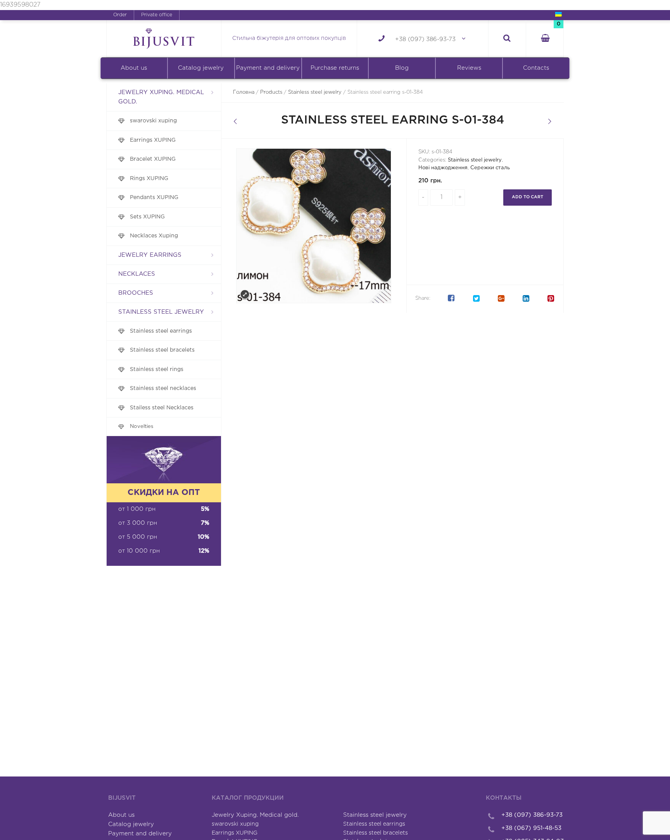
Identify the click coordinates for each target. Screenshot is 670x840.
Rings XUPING (149, 178)
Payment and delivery (268, 67)
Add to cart (527, 197)
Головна (243, 92)
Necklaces (136, 274)
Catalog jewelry (201, 67)
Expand (245, 294)
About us (134, 67)
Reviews (469, 67)
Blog (402, 67)
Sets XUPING (147, 217)
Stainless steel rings (156, 369)
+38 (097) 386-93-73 (425, 39)
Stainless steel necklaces (163, 388)
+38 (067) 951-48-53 (531, 828)
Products (271, 92)
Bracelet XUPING (153, 159)
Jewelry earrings (149, 255)
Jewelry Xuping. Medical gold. (161, 97)
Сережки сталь (490, 168)
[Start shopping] (544, 38)
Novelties (142, 426)
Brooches (135, 292)
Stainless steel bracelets (162, 350)
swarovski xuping (153, 121)
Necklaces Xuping (154, 236)
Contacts (536, 67)
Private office (156, 15)
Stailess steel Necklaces (161, 407)
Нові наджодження (443, 168)
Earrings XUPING (153, 140)
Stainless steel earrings (161, 331)
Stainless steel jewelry (161, 311)
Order (120, 15)
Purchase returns (335, 67)
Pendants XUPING (154, 197)
